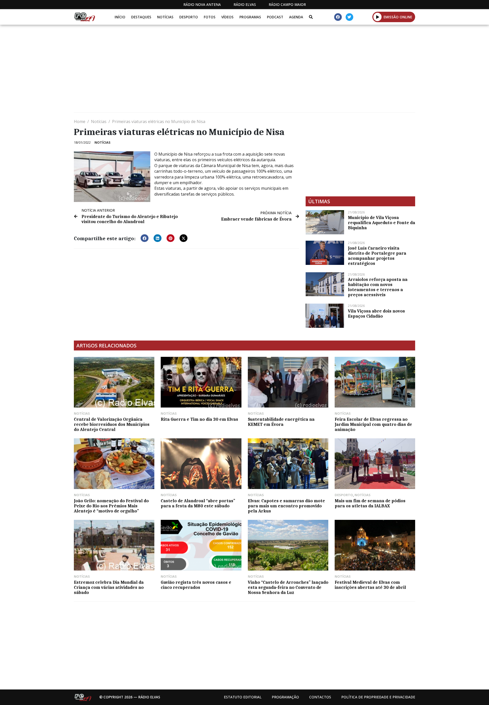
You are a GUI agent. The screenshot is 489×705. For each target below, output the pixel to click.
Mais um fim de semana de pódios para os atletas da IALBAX (370, 503)
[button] (377, 16)
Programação (285, 697)
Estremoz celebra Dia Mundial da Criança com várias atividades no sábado (109, 587)
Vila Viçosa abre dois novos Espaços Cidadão (376, 313)
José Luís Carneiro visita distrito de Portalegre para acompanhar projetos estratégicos (377, 256)
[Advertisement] (226, 70)
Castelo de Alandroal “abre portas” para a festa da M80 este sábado (198, 503)
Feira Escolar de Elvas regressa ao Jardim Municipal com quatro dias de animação (373, 424)
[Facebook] (338, 17)
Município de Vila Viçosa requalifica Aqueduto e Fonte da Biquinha (381, 222)
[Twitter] (349, 17)
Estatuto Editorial (243, 697)
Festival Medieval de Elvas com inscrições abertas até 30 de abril (370, 585)
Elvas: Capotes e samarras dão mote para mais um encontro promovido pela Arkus (286, 505)
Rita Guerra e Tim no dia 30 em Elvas (199, 419)
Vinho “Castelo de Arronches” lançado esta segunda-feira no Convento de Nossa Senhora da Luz (288, 587)
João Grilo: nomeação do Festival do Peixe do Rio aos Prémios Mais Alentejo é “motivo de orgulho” (111, 505)
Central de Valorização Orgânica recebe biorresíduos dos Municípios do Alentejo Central (112, 424)
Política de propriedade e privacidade (378, 697)
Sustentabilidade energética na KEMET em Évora (281, 422)
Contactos (320, 697)
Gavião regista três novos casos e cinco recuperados (196, 585)
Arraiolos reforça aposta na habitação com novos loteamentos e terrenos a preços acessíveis (378, 287)
